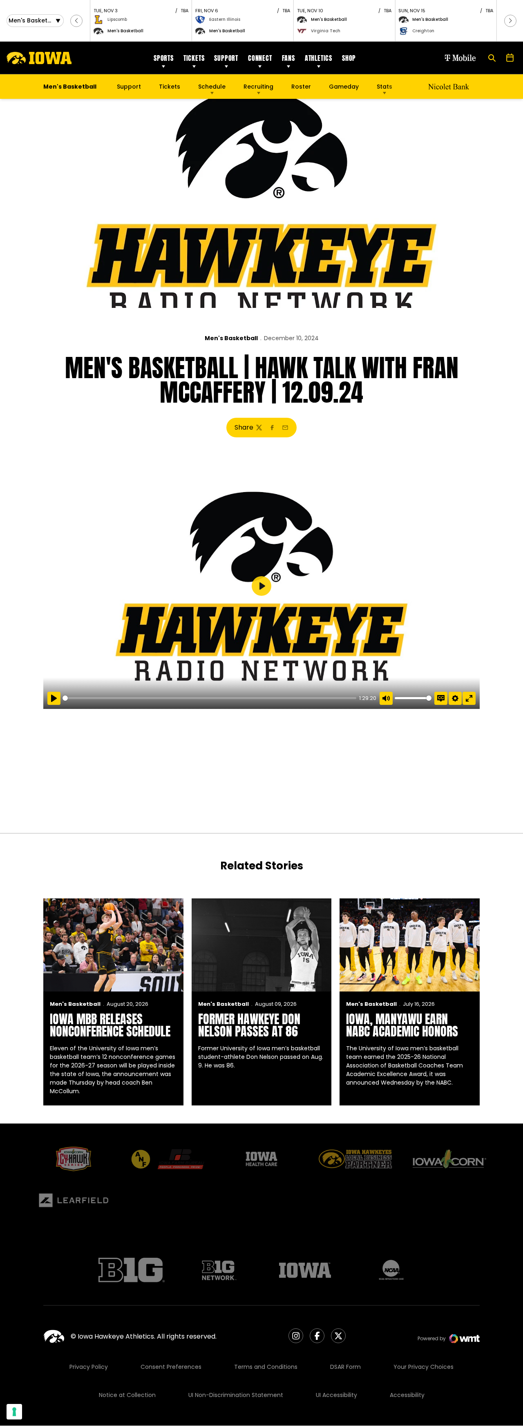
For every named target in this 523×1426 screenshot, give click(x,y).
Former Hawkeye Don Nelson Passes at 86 (249, 1025)
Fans (288, 58)
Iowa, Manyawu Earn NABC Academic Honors (402, 1025)
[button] (76, 21)
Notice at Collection (127, 1395)
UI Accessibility (336, 1395)
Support (226, 58)
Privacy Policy (88, 1367)
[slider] (209, 698)
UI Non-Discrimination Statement (235, 1395)
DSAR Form (345, 1367)
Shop (349, 58)
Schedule (212, 86)
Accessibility (407, 1395)
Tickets (194, 58)
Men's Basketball (231, 338)
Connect (260, 58)
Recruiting (258, 86)
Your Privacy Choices (423, 1367)
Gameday (344, 86)
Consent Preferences (171, 1367)
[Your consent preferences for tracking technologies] (14, 1411)
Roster (301, 86)
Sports (164, 58)
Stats (384, 86)
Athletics (318, 58)
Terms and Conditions (265, 1367)
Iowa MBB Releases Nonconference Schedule (110, 1025)
